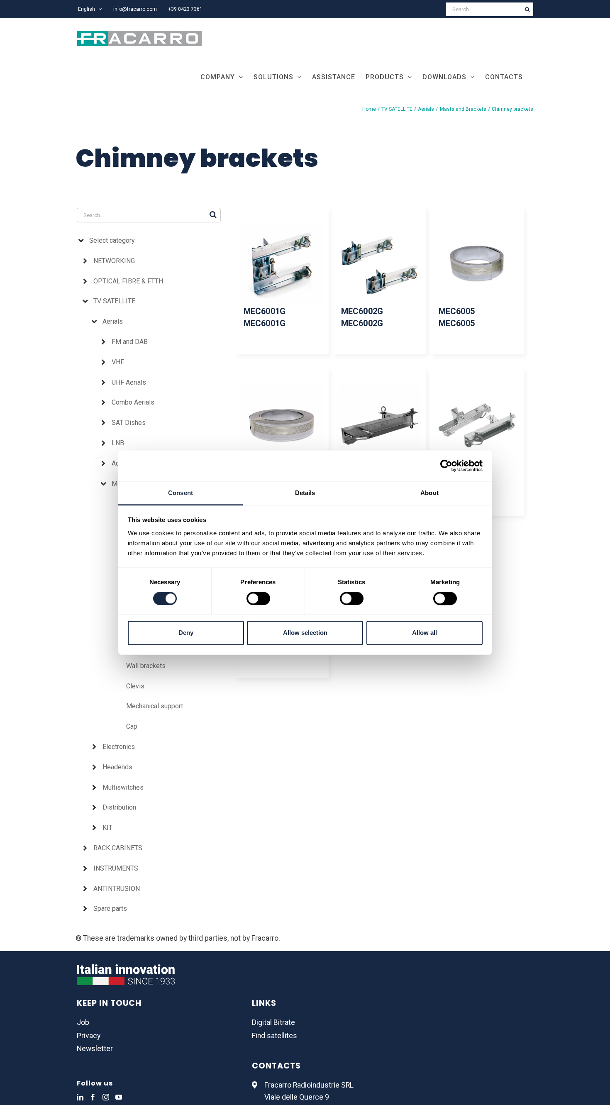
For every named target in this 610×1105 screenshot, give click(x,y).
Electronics (118, 747)
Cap (131, 726)
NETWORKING (114, 261)
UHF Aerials (129, 382)
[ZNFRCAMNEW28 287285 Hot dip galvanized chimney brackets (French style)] (379, 426)
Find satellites (274, 1036)
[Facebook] (93, 1097)
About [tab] (429, 492)
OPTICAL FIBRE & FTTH (128, 281)
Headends (117, 767)
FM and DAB (130, 342)
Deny (185, 633)
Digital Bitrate (273, 1022)
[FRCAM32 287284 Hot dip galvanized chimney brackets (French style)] (477, 426)
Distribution (119, 807)
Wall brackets (146, 666)
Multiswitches (123, 787)
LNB (118, 443)
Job (83, 1022)
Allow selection (305, 633)
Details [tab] (305, 492)
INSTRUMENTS (115, 868)
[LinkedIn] (80, 1097)
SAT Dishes (129, 423)
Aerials (112, 321)
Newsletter (95, 1048)
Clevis (135, 686)
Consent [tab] (180, 492)
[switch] (258, 598)
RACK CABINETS (117, 848)
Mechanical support (154, 706)
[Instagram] (105, 1097)
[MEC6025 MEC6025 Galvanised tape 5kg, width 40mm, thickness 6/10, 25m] (282, 426)
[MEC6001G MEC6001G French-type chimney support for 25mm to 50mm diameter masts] (282, 264)
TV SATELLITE (114, 301)
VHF (118, 362)
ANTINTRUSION (116, 889)
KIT (107, 828)
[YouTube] (118, 1097)
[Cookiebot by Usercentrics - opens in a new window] (446, 465)
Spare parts (110, 908)
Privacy (88, 1036)
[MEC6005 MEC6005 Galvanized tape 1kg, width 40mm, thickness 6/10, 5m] (477, 264)
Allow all (424, 633)
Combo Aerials (133, 402)
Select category (112, 240)
